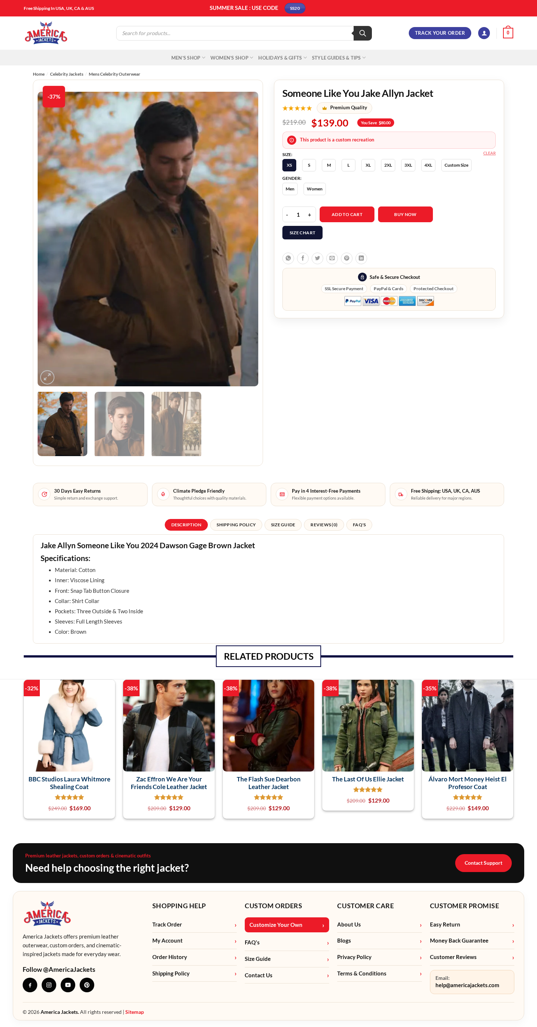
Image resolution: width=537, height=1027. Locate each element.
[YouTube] (68, 985)
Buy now (405, 214)
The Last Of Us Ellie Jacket (368, 779)
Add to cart (347, 214)
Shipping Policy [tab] (236, 524)
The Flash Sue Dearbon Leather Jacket (269, 783)
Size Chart (303, 232)
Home (39, 74)
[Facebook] (30, 985)
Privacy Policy (354, 957)
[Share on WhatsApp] (288, 258)
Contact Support (483, 863)
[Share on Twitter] (317, 258)
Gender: (291, 178)
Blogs (344, 940)
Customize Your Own (276, 925)
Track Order (167, 924)
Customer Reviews (453, 957)
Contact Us (259, 975)
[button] (484, 33)
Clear (489, 153)
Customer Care (365, 906)
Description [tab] (186, 524)
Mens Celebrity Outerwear (114, 74)
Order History (169, 957)
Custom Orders (273, 906)
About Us (349, 924)
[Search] (363, 33)
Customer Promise (464, 906)
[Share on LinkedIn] (361, 258)
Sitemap (134, 1012)
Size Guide (258, 959)
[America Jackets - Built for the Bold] (46, 33)
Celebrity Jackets (66, 74)
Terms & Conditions (361, 973)
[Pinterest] (87, 985)
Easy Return (445, 924)
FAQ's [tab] (359, 524)
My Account (167, 940)
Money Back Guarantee (459, 940)
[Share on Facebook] (303, 258)
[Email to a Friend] (332, 258)
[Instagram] (49, 985)
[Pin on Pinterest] (347, 258)
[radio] (289, 165)
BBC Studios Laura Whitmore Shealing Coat (69, 783)
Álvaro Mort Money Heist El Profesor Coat (468, 783)
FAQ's (252, 942)
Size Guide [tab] (283, 524)
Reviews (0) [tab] (324, 524)
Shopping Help (179, 906)
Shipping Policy (171, 973)
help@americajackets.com (467, 985)
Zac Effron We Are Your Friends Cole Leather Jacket (169, 783)
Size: (287, 154)
